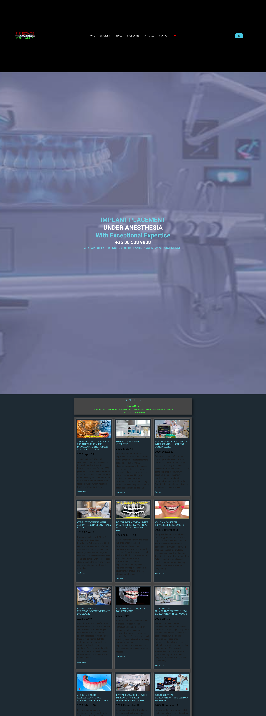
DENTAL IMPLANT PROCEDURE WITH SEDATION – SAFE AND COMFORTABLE (171, 444)
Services (105, 36)
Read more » (81, 492)
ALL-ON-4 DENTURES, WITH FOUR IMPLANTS (130, 609)
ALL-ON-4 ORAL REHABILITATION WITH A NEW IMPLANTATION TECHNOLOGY (171, 611)
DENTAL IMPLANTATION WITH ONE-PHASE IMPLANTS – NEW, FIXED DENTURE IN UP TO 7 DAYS (132, 526)
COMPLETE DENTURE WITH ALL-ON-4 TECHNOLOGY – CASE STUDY (94, 525)
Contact (164, 36)
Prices (118, 36)
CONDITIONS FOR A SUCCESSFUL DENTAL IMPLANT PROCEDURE (93, 611)
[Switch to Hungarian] (175, 36)
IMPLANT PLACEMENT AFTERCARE (127, 442)
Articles (149, 36)
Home (92, 36)
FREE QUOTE (133, 36)
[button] (239, 35)
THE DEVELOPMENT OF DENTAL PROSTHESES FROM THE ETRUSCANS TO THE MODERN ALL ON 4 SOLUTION (93, 445)
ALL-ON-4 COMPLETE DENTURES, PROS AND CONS (169, 523)
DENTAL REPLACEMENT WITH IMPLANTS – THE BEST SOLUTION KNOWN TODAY (131, 698)
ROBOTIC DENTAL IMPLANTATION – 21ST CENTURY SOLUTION (171, 698)
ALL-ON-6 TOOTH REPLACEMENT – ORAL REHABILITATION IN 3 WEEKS (92, 698)
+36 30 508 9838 (133, 242)
